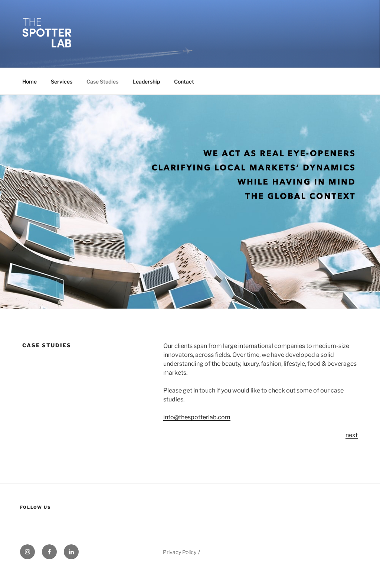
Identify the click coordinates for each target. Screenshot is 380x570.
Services (61, 81)
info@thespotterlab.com (196, 417)
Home (29, 81)
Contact (184, 81)
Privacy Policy (179, 552)
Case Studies (102, 81)
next (351, 435)
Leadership (146, 81)
